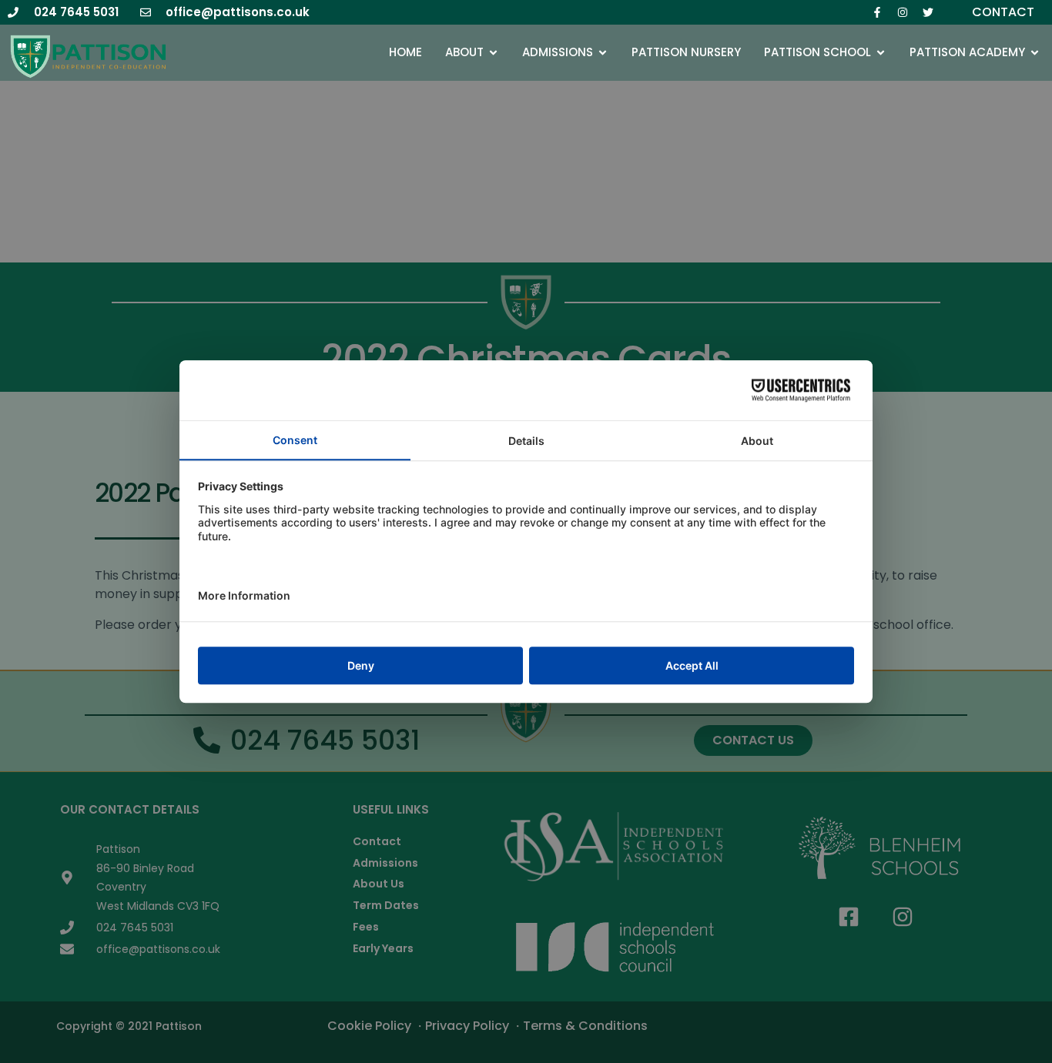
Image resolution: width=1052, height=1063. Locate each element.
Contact (1003, 12)
